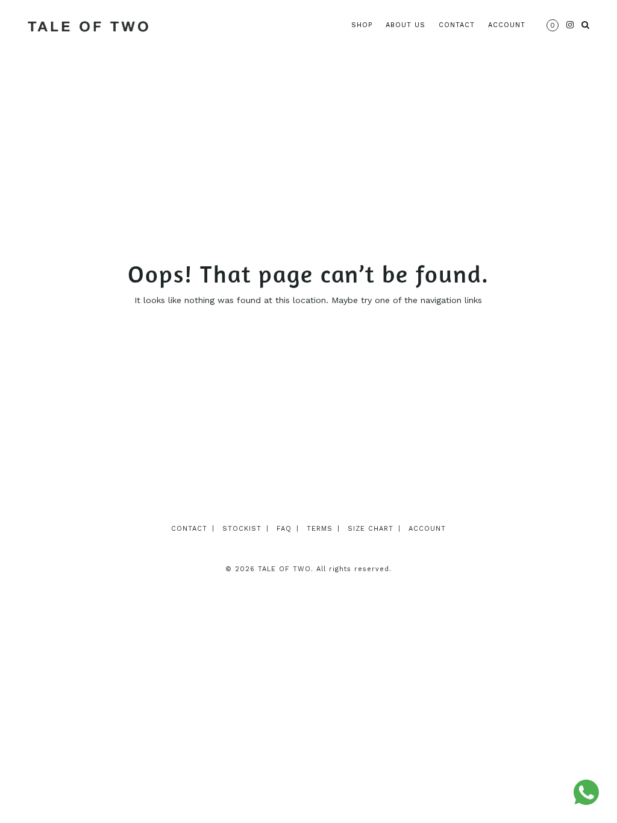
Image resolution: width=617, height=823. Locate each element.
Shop (361, 25)
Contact (457, 25)
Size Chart (370, 529)
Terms (320, 529)
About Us (405, 25)
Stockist (242, 529)
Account (506, 25)
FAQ (284, 529)
